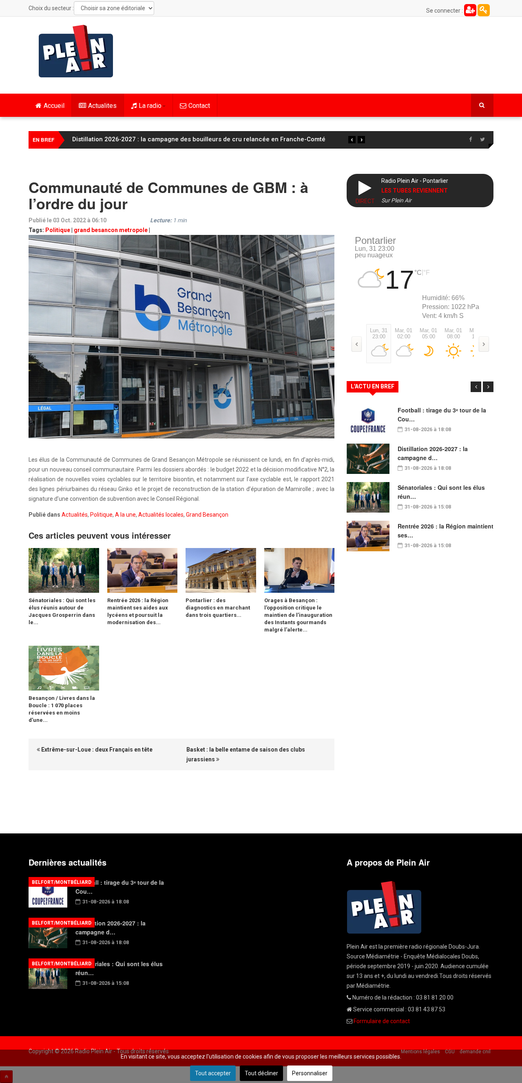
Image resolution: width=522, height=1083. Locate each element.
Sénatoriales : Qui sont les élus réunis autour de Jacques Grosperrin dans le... (62, 611)
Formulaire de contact (382, 1021)
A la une (125, 514)
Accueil (54, 106)
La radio (150, 106)
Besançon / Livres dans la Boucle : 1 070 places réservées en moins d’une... (62, 709)
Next (488, 386)
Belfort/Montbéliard (61, 882)
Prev (476, 386)
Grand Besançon (207, 514)
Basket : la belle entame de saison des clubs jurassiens (245, 754)
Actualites (102, 106)
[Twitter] (482, 140)
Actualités (75, 514)
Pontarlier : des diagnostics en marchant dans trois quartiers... (218, 607)
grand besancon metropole (111, 230)
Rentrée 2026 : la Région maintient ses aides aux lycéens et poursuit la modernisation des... (137, 611)
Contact (199, 106)
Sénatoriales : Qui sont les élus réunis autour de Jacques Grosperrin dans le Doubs (193, 139)
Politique (57, 230)
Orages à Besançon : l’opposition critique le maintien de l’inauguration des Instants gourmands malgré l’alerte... (298, 615)
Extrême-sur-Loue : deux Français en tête (96, 749)
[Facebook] (470, 140)
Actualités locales (161, 514)
